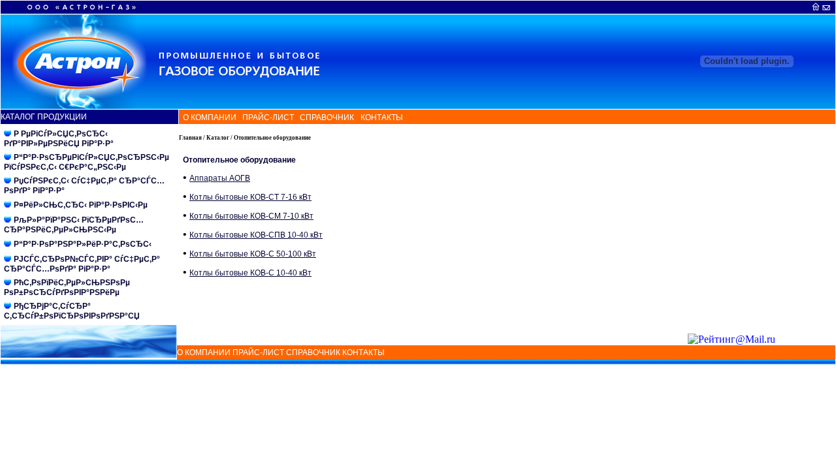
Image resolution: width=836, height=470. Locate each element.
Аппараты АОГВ (219, 178)
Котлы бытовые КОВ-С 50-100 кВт (252, 253)
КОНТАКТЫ (380, 117)
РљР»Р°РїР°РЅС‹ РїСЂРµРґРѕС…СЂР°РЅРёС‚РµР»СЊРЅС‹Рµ (74, 224)
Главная (190, 137)
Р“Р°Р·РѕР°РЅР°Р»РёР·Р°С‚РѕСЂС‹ (83, 244)
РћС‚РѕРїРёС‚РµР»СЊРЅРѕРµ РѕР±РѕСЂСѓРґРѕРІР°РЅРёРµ (67, 287)
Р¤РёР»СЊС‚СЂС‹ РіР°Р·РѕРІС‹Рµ (81, 205)
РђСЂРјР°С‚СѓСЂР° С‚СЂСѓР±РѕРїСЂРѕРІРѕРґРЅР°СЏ (72, 311)
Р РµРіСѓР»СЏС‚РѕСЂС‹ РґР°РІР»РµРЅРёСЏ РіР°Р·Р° (59, 138)
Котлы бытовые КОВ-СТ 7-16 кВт (250, 197)
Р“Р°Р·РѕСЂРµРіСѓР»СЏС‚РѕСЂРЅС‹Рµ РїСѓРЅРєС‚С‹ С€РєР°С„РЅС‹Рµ (86, 162)
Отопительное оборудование (272, 137)
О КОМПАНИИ (208, 117)
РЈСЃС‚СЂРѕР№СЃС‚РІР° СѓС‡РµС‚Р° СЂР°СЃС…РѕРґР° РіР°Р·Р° (82, 264)
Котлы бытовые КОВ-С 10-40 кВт (250, 272)
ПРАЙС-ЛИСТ (267, 117)
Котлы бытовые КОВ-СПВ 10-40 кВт (256, 235)
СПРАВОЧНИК (325, 117)
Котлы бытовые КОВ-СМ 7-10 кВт (251, 216)
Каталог (217, 137)
